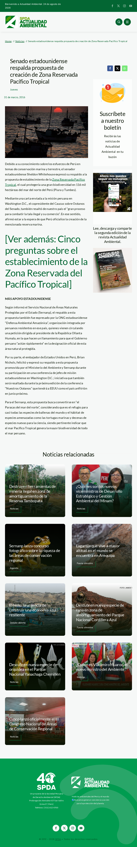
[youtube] (130, 6)
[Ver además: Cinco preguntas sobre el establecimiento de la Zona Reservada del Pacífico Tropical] (46, 261)
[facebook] (112, 6)
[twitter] (118, 6)
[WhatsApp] (124, 68)
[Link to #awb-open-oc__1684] (127, 21)
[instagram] (124, 6)
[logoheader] (26, 17)
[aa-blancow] (90, 778)
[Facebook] (110, 68)
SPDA (58, 839)
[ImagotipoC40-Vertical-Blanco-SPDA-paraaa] (46, 773)
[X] (117, 68)
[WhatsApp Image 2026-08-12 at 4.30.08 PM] (112, 249)
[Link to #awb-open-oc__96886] (118, 21)
